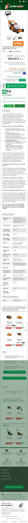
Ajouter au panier (18, 86)
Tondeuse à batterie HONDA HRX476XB (9, 439)
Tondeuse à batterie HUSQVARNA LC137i (19, 439)
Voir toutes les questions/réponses (14, 372)
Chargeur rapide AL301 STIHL (9, 340)
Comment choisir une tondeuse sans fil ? (10, 362)
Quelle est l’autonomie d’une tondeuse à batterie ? (12, 356)
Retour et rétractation (14, 487)
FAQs (8, 106)
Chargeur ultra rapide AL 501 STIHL (19, 323)
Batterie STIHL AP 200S (9, 323)
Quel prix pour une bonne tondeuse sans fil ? (11, 367)
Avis (19, 106)
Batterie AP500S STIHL (9, 414)
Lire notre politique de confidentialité (9, 516)
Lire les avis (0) (16, 51)
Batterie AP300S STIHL (19, 340)
